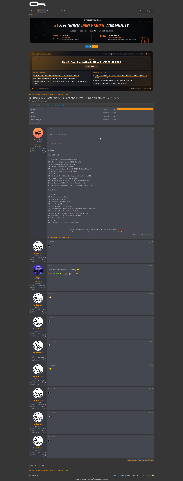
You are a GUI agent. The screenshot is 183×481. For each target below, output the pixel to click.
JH (48, 274)
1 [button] (106, 109)
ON (51, 274)
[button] (57, 11)
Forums (41, 11)
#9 (152, 413)
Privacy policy (136, 475)
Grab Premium (54, 237)
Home (33, 11)
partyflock (66, 274)
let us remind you (101, 232)
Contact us (115, 475)
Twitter (56, 143)
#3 (152, 266)
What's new (51, 11)
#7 (152, 365)
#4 (152, 294)
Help (143, 475)
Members (63, 11)
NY (53, 274)
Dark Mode (34, 475)
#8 (152, 389)
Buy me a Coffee (64, 237)
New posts (32, 14)
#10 (152, 436)
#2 (152, 242)
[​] (100, 139)
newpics (73, 274)
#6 (152, 341)
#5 (152, 317)
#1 (152, 128)
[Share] (149, 128)
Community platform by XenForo (91, 479)
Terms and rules (125, 475)
